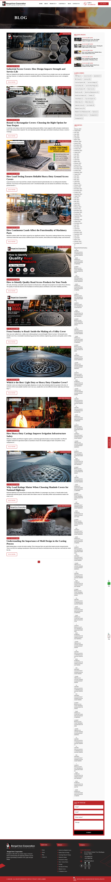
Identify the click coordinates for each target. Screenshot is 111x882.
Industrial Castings (63, 857)
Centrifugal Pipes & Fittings (65, 854)
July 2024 (76, 176)
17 (79, 339)
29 (78, 464)
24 (79, 419)
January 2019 (77, 230)
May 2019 (76, 227)
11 (75, 574)
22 (80, 402)
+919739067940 (88, 858)
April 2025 (76, 159)
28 (80, 307)
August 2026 (77, 130)
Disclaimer (42, 879)
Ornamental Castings (63, 859)
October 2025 (77, 148)
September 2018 (78, 234)
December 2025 (78, 145)
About (46, 3)
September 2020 (78, 219)
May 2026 (76, 136)
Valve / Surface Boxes (63, 862)
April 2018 (76, 237)
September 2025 (78, 150)
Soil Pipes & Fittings (63, 866)
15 (80, 252)
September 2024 (78, 172)
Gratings (60, 864)
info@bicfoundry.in (89, 861)
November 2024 (78, 168)
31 (79, 612)
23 (82, 410)
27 (78, 412)
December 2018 (78, 232)
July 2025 (76, 154)
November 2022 (78, 212)
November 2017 (78, 243)
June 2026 (76, 134)
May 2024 (76, 179)
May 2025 (76, 157)
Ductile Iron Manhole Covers (65, 850)
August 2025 (77, 152)
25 (76, 255)
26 (80, 393)
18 (79, 391)
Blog (69, 3)
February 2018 (77, 241)
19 (78, 428)
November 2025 (78, 147)
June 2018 (76, 236)
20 (78, 253)
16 (79, 461)
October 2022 (77, 214)
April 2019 (76, 228)
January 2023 (77, 208)
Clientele (62, 3)
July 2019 (76, 225)
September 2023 (78, 194)
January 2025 (77, 165)
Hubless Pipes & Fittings (64, 852)
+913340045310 (88, 856)
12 (77, 452)
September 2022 (78, 216)
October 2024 (77, 170)
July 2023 (76, 197)
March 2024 (77, 183)
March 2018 (77, 239)
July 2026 (76, 132)
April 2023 (76, 203)
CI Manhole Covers (63, 871)
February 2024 (77, 185)
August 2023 (77, 196)
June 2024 (76, 177)
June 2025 (76, 156)
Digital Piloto (99, 879)
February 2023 (77, 207)
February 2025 (77, 129)
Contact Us (76, 3)
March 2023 (77, 205)
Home (41, 3)
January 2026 (77, 143)
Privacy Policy (32, 879)
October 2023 (77, 192)
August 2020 (77, 221)
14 (74, 391)
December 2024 (78, 167)
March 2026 (77, 139)
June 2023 (76, 199)
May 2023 (76, 201)
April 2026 (76, 137)
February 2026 (77, 141)
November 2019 (78, 223)
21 (77, 463)
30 (78, 263)
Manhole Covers (62, 869)
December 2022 (78, 210)
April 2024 (76, 181)
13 (78, 400)
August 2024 (77, 174)
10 (74, 252)
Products (53, 3)
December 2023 (78, 188)
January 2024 (77, 187)
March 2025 (77, 161)
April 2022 (76, 217)
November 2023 (78, 190)
